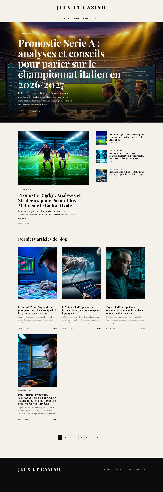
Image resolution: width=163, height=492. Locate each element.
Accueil (65, 18)
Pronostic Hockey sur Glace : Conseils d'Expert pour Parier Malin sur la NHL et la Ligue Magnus (126, 156)
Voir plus (22, 111)
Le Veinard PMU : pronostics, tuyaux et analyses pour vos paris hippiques (81, 310)
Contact (97, 18)
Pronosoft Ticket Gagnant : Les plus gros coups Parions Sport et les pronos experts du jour (37, 310)
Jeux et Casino (39, 469)
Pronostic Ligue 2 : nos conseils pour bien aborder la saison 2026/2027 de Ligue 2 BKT (126, 137)
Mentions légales (136, 469)
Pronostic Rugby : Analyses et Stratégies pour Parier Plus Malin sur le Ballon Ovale (49, 200)
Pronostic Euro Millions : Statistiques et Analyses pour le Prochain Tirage (126, 173)
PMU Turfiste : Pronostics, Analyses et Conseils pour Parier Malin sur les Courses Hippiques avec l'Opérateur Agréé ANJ (37, 399)
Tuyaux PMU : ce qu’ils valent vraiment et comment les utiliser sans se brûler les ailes (124, 310)
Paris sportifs (81, 18)
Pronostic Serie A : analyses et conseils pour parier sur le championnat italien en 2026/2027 (69, 63)
